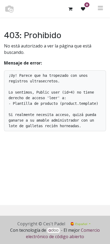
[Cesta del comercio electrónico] (70, 8)
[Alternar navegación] (100, 8)
